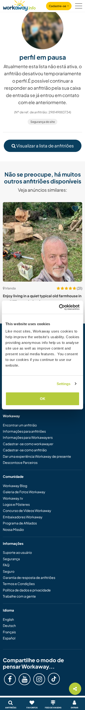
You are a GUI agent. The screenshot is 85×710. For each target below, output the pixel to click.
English (8, 619)
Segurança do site (42, 122)
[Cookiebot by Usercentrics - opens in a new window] (60, 307)
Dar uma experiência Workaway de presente (37, 456)
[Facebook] (10, 679)
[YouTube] (24, 679)
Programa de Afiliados (20, 523)
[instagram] (39, 679)
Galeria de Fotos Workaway (24, 492)
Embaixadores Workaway (22, 517)
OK (42, 399)
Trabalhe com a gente (19, 596)
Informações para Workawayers (28, 437)
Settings (64, 384)
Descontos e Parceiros (20, 462)
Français (9, 632)
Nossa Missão (13, 529)
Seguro (8, 571)
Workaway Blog (15, 486)
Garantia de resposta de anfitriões (29, 577)
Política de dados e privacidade (27, 590)
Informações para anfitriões (24, 431)
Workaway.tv (13, 498)
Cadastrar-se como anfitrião (25, 450)
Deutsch (9, 625)
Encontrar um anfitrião (20, 425)
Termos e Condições (19, 583)
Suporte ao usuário (17, 552)
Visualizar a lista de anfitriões (45, 145)
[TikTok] (54, 679)
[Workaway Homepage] (19, 5)
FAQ (6, 565)
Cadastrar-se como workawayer (28, 444)
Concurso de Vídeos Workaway (27, 510)
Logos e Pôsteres (16, 504)
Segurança (11, 559)
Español (9, 638)
